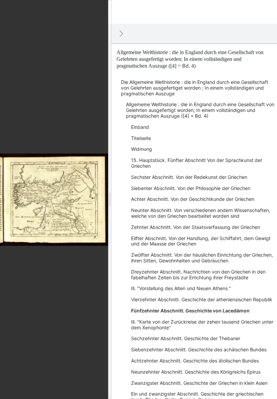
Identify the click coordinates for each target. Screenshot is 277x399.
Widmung (141, 149)
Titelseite (141, 138)
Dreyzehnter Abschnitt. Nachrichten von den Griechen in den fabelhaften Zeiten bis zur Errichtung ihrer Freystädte (198, 274)
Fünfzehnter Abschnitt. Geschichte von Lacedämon (190, 310)
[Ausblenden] (121, 33)
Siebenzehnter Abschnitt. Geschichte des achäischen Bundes (199, 349)
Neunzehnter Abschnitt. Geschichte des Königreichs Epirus (195, 372)
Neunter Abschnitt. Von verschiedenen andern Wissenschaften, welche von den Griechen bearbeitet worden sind (200, 213)
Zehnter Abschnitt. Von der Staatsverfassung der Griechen (195, 227)
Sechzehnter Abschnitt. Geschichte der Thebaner (185, 338)
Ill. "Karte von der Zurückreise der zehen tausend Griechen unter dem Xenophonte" (202, 324)
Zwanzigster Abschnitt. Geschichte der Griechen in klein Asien (199, 383)
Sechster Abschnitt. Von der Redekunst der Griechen (189, 177)
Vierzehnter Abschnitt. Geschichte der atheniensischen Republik (201, 299)
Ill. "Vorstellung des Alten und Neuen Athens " (181, 288)
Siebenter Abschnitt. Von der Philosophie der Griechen (190, 188)
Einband (140, 127)
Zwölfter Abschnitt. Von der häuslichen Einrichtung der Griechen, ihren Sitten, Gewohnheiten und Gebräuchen (202, 257)
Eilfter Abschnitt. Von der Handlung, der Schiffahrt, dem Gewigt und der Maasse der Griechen (201, 241)
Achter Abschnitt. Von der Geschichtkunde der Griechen (192, 199)
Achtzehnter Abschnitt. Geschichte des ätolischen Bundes (195, 360)
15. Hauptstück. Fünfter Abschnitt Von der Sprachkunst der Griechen (196, 163)
